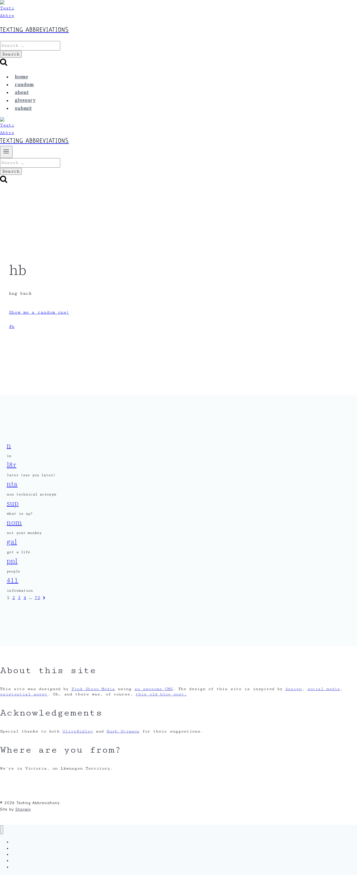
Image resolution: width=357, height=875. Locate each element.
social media (323, 689)
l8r (11, 464)
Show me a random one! (39, 312)
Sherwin (23, 809)
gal (12, 541)
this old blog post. (161, 694)
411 (12, 580)
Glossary (25, 100)
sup (13, 503)
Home (21, 76)
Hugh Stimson (123, 731)
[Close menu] (1, 830)
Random (24, 84)
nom (14, 522)
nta (12, 484)
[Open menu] (6, 152)
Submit (23, 108)
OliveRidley (77, 731)
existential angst (23, 694)
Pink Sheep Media (93, 689)
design (293, 689)
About (22, 92)
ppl (12, 560)
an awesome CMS (153, 689)
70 (37, 597)
